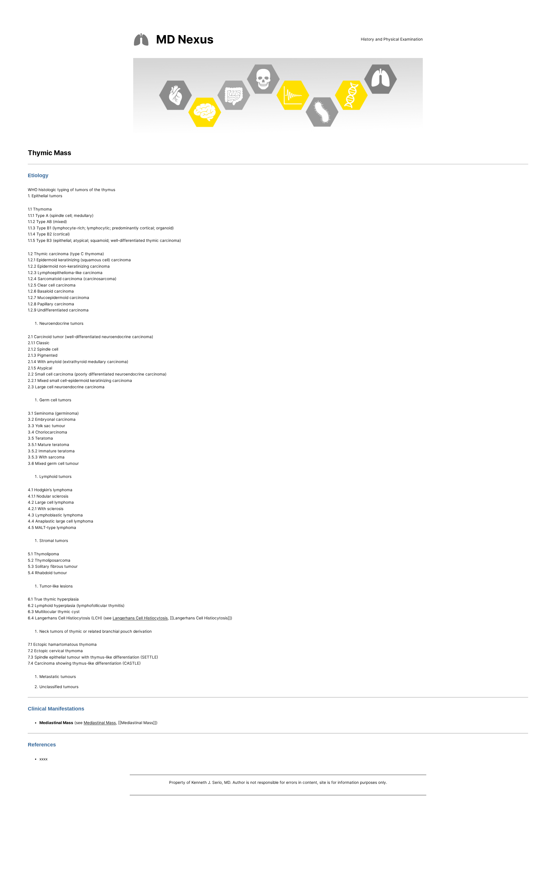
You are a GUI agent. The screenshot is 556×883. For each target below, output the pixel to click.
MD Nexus (184, 39)
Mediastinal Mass (100, 722)
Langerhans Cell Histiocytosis (140, 618)
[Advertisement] (278, 840)
